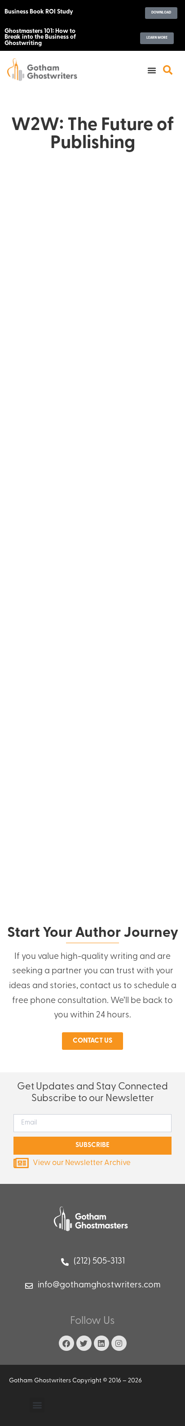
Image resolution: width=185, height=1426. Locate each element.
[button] (152, 70)
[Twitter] (84, 1343)
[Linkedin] (101, 1343)
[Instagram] (119, 1343)
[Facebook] (66, 1343)
